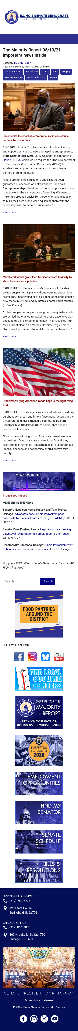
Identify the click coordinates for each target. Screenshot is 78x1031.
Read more (9, 212)
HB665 (53, 77)
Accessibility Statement (39, 1000)
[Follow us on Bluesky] (45, 656)
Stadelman (32, 71)
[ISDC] (37, 17)
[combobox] (21, 581)
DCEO (45, 71)
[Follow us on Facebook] (19, 656)
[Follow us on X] (46, 1017)
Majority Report (22, 62)
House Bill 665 (11, 160)
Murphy (66, 71)
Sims (55, 71)
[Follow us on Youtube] (54, 1017)
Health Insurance (14, 77)
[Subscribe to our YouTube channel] (59, 656)
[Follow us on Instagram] (32, 656)
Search (48, 581)
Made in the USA (36, 77)
